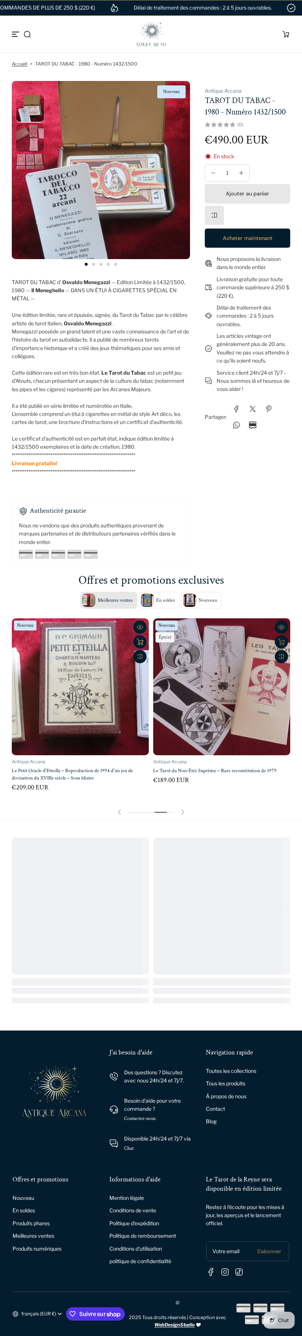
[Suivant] (30, 176)
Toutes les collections (231, 1071)
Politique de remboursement (142, 1236)
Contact (215, 1109)
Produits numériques (37, 1248)
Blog (211, 1121)
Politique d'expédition (134, 1223)
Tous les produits (225, 1083)
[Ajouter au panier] (140, 641)
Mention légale (126, 1198)
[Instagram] (225, 1272)
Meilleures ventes (33, 1236)
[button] (27, 34)
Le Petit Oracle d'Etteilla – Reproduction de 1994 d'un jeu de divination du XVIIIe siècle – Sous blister (72, 774)
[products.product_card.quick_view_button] (140, 627)
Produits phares (31, 1223)
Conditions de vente (132, 1210)
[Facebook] (211, 1272)
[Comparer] (214, 215)
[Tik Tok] (239, 1272)
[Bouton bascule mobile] (16, 34)
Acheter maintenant (248, 238)
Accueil (19, 64)
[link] (236, 409)
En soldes (24, 1210)
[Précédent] (30, 88)
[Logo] (151, 34)
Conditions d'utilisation (135, 1248)
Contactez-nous (140, 1118)
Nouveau (23, 1198)
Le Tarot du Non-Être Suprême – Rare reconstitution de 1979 (215, 770)
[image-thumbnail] (30, 109)
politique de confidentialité (140, 1261)
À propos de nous (226, 1096)
